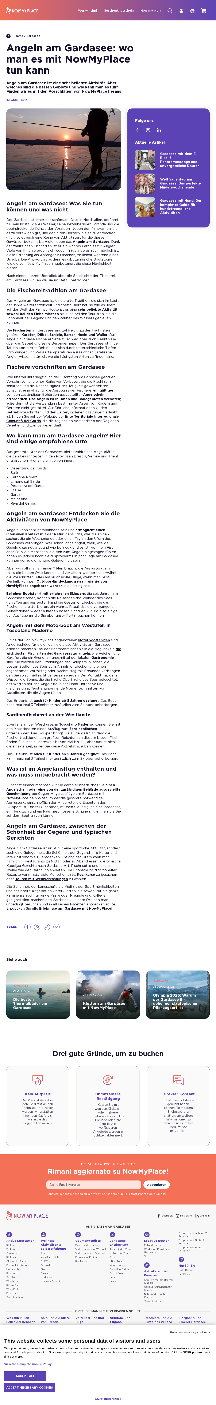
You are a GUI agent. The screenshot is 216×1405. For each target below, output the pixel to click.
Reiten (113, 1257)
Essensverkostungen (87, 1245)
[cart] (204, 11)
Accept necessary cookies (29, 1387)
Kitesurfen (12, 1285)
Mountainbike (14, 1269)
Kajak (113, 1281)
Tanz (147, 1256)
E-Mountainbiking (16, 1265)
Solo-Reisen (186, 1270)
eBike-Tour (116, 1261)
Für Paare (184, 1274)
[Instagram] (148, 130)
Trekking (11, 1249)
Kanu (113, 1277)
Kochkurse (81, 1261)
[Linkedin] (159, 130)
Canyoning (12, 1253)
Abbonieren (156, 1184)
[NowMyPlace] (22, 10)
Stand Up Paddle (120, 1269)
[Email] (56, 927)
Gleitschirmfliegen (17, 1261)
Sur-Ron (11, 1277)
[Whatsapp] (37, 927)
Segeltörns (116, 1273)
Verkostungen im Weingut (90, 1249)
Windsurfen (13, 1281)
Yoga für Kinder (153, 1301)
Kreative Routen (156, 1240)
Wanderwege (118, 1265)
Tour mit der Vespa (121, 1249)
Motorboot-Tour (119, 1253)
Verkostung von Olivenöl (90, 1253)
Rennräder (12, 1273)
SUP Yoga (46, 1261)
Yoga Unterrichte (51, 1257)
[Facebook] (27, 927)
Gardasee (33, 36)
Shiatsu (45, 1273)
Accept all (25, 1376)
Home (18, 36)
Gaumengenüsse (88, 1240)
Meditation (47, 1277)
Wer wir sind (87, 10)
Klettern (11, 1257)
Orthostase (47, 1265)
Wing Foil (12, 1289)
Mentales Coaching (52, 1281)
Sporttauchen (14, 1297)
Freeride (11, 1293)
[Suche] (170, 11)
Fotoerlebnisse (153, 1245)
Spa (43, 1253)
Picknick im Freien (86, 1257)
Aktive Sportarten (20, 1240)
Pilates (44, 1269)
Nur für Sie (187, 1265)
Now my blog (150, 10)
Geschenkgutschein (119, 10)
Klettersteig (13, 1245)
